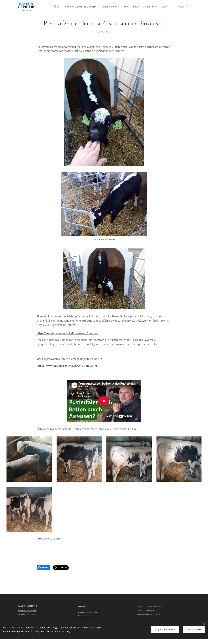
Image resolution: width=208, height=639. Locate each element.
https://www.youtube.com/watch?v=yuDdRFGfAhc (67, 365)
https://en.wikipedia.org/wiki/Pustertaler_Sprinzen (67, 333)
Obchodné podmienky (86, 616)
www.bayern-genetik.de (27, 610)
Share (45, 567)
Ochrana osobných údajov (88, 612)
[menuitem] (57, 7)
